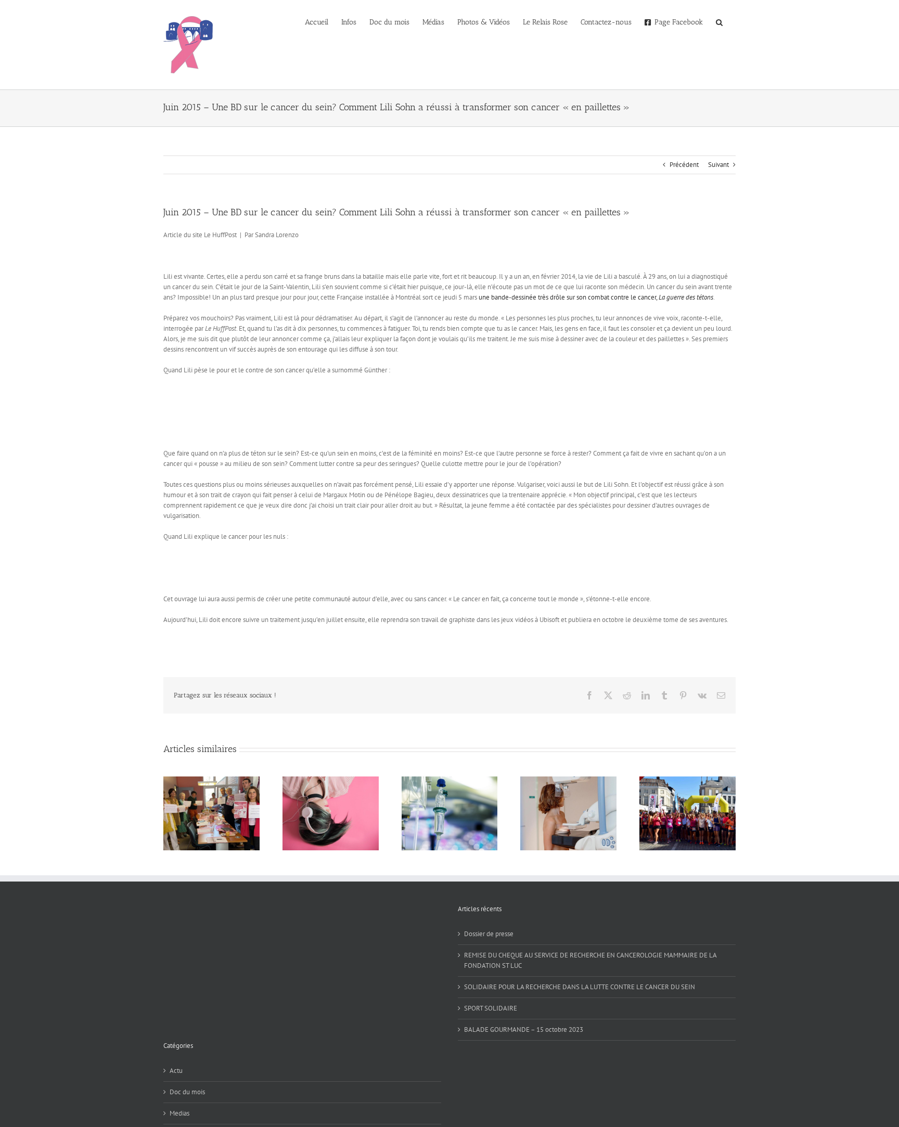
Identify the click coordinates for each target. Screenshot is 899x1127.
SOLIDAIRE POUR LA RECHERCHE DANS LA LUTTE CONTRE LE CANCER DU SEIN (579, 986)
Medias (179, 1113)
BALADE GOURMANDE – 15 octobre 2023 (523, 1029)
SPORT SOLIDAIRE (490, 1008)
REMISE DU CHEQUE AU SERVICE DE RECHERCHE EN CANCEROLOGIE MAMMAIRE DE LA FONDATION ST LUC (590, 960)
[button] (719, 21)
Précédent (684, 164)
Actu (176, 1070)
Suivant (718, 164)
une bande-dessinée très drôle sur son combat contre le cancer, (596, 297)
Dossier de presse (488, 933)
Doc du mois (187, 1091)
